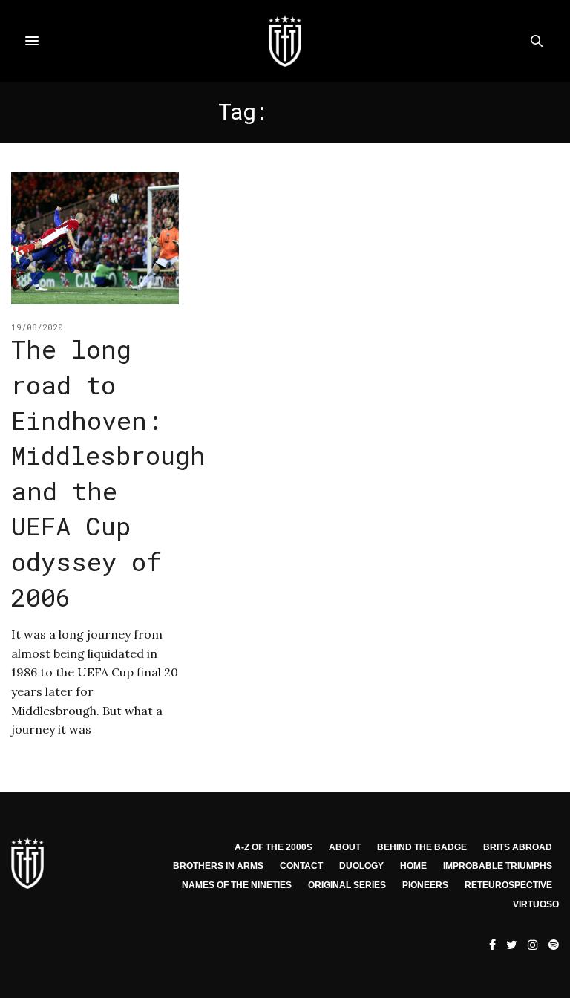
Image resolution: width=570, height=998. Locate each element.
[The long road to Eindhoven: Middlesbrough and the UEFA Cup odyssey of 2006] (95, 238)
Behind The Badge (422, 847)
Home (413, 866)
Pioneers (425, 885)
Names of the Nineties (237, 885)
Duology (361, 866)
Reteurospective (508, 885)
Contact (301, 866)
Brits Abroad (517, 847)
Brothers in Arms (218, 866)
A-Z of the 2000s (273, 847)
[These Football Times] (285, 41)
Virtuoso (536, 904)
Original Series (347, 885)
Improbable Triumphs (497, 866)
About (345, 847)
